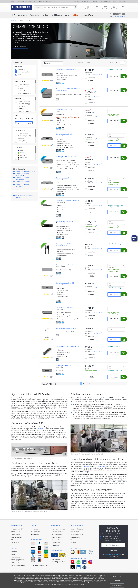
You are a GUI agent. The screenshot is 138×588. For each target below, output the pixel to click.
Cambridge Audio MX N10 (64, 307)
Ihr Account (114, 9)
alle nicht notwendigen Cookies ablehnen (89, 582)
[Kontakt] (115, 13)
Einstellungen (117, 585)
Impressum (80, 584)
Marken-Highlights (57, 534)
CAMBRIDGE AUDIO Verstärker (22, 185)
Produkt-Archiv (56, 545)
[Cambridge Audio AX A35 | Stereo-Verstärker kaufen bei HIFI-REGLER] (47, 139)
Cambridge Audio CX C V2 (64, 366)
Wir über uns (35, 529)
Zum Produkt (114, 76)
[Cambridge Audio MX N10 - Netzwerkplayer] (47, 312)
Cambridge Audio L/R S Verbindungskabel (63, 244)
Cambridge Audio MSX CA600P (66, 328)
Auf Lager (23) (22, 143)
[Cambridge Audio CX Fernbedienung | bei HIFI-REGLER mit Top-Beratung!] (47, 351)
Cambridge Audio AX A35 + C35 (66, 157)
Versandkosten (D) (17, 529)
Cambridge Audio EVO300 (64, 221)
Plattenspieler (34, 15)
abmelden (108, 554)
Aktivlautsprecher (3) (23, 84)
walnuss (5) (22, 160)
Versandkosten (96, 74)
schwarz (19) (23, 157)
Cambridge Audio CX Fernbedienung (67, 346)
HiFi (13, 15)
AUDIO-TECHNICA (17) (24, 111)
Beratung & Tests (87, 15)
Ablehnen (117, 581)
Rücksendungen (17, 537)
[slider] (16, 122)
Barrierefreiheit (75, 537)
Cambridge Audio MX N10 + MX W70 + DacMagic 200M (68, 90)
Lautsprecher (22, 15)
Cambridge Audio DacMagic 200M (67, 70)
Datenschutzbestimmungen (68, 584)
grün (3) (21, 153)
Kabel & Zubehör (56, 15)
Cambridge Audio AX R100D (65, 283)
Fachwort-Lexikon (57, 537)
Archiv (111, 556)
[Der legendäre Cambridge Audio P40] (39, 456)
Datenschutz (94, 1)
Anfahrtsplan (35, 534)
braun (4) (22, 155)
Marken (67, 15)
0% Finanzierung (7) (23, 133)
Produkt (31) (21, 69)
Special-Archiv (56, 542)
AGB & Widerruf (123, 1)
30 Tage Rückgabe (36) (24, 136)
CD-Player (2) (21, 91)
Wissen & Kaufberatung (58, 532)
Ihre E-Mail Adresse (112, 545)
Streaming (86, 466)
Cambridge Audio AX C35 (64, 178)
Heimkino (45, 15)
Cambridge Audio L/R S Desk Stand (67, 201)
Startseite (13, 20)
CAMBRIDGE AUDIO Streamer (25, 182)
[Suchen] (75, 7)
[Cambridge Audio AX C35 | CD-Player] (47, 183)
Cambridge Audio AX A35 (64, 110)
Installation (15, 562)
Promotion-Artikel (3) (23, 72)
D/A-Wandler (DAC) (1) (24, 93)
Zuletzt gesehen (97, 9)
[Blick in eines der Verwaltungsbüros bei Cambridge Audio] (99, 452)
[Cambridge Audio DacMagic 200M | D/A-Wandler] (47, 74)
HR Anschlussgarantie (18, 565)
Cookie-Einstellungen (34, 580)
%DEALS (75, 15)
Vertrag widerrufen (40, 565)
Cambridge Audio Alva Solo (64, 265)
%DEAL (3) (21, 140)
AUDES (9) (21, 109)
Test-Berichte (55, 540)
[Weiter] (89, 383)
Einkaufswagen (122, 9)
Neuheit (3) (21, 138)
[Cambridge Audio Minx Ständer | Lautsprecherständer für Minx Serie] (47, 333)
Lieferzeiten (15, 540)
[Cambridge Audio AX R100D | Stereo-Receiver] (47, 288)
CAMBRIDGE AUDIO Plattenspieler (22, 179)
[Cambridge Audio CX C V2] (47, 370)
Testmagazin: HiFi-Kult (58, 529)
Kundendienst (16, 557)
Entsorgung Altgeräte (18, 560)
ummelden (117, 554)
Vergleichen (88, 9)
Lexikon (14, 551)
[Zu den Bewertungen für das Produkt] (45, 81)
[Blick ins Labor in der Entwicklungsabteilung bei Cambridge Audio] (39, 509)
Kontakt (76, 1)
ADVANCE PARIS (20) (24, 101)
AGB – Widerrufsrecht (77, 529)
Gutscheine (15, 542)
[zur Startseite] (21, 7)
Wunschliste (105, 9)
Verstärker (40, 429)
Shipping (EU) (16, 532)
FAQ (13, 554)
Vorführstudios (36, 532)
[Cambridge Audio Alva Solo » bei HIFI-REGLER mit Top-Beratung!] (47, 269)
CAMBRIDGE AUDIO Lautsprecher (22, 174)
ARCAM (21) (21, 106)
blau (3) (21, 150)
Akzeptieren (117, 576)
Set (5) (19, 74)
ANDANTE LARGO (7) (24, 104)
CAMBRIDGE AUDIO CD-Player (25, 171)
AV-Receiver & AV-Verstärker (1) (23, 87)
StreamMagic (102, 466)
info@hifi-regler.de (50, 1)
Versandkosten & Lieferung (108, 1)
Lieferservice (16, 534)
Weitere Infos (21, 46)
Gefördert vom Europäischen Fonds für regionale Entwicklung (58, 561)
